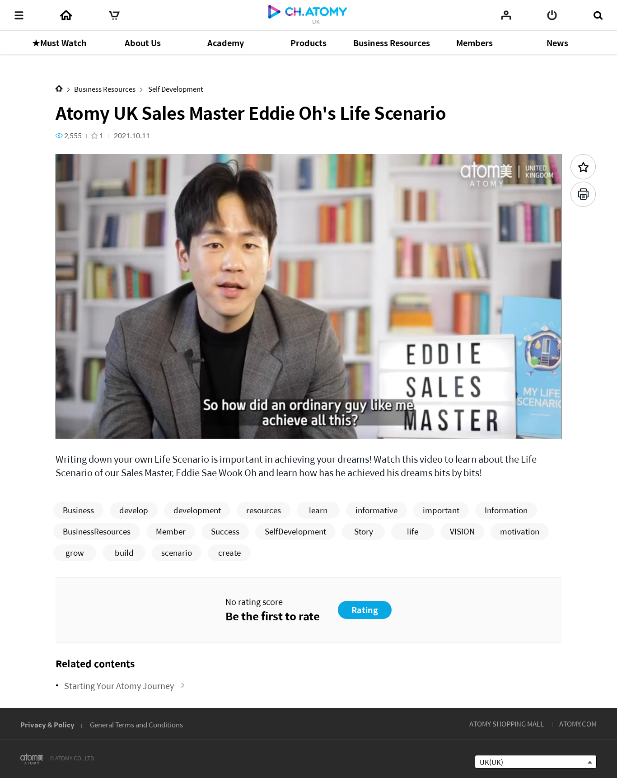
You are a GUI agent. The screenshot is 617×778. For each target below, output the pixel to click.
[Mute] (128, 427)
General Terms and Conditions (136, 724)
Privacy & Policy (47, 724)
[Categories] (19, 15)
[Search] (597, 15)
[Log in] (552, 15)
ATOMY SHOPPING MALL (506, 723)
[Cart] (114, 15)
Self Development (175, 89)
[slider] (308, 414)
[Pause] (74, 427)
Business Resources (105, 89)
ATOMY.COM (578, 723)
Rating (364, 610)
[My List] (506, 15)
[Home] (66, 15)
